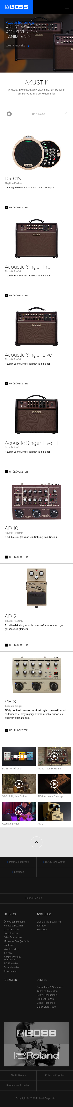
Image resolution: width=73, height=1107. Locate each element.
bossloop (19, 872)
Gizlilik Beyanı (18, 1075)
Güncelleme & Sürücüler (49, 987)
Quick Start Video (46, 1006)
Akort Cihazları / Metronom (12, 958)
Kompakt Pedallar (13, 925)
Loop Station (11, 933)
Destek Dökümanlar (47, 995)
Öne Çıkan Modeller (15, 921)
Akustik (8, 953)
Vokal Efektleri (11, 949)
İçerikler (10, 980)
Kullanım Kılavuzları (47, 991)
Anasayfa (9, 114)
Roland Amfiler (11, 967)
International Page (19, 862)
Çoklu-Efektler (11, 929)
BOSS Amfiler (11, 963)
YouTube (41, 925)
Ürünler (10, 914)
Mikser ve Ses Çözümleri (17, 941)
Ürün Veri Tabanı (45, 999)
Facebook (42, 929)
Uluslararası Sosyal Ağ (49, 921)
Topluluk (44, 914)
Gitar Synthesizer (13, 937)
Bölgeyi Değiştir (33, 898)
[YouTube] (40, 887)
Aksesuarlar (10, 971)
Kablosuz (9, 945)
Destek (42, 980)
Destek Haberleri (46, 1002)
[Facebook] (32, 887)
